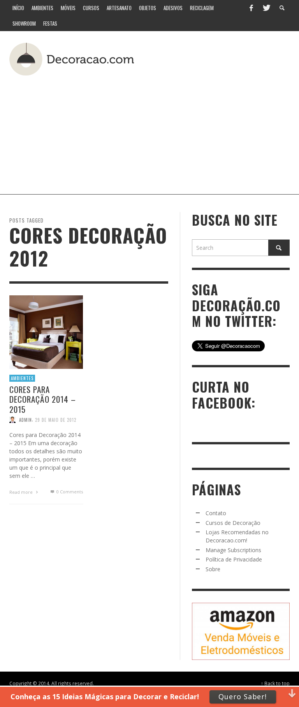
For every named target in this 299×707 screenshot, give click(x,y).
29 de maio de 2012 (55, 419)
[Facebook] (251, 8)
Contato (216, 513)
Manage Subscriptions (233, 550)
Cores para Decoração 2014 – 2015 (42, 399)
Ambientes (22, 378)
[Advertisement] (169, 131)
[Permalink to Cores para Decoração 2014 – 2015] (46, 331)
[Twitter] (266, 8)
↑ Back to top (275, 683)
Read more (21, 492)
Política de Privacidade (234, 559)
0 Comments (69, 491)
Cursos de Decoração (233, 522)
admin (25, 419)
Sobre (213, 569)
